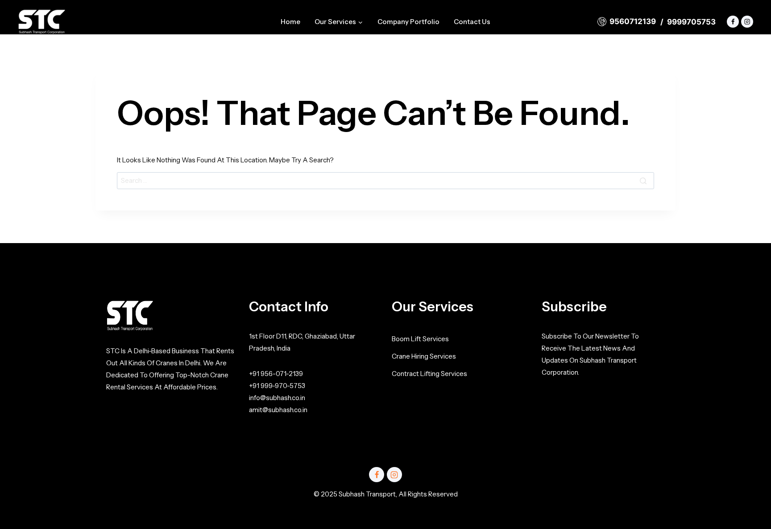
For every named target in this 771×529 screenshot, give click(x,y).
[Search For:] (385, 180)
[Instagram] (747, 22)
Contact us (472, 21)
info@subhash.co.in (277, 397)
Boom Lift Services (420, 339)
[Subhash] (42, 21)
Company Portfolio (408, 21)
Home (290, 21)
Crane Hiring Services (424, 356)
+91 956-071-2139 (276, 373)
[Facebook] (733, 22)
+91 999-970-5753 (277, 385)
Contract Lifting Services (429, 373)
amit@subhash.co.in (278, 409)
